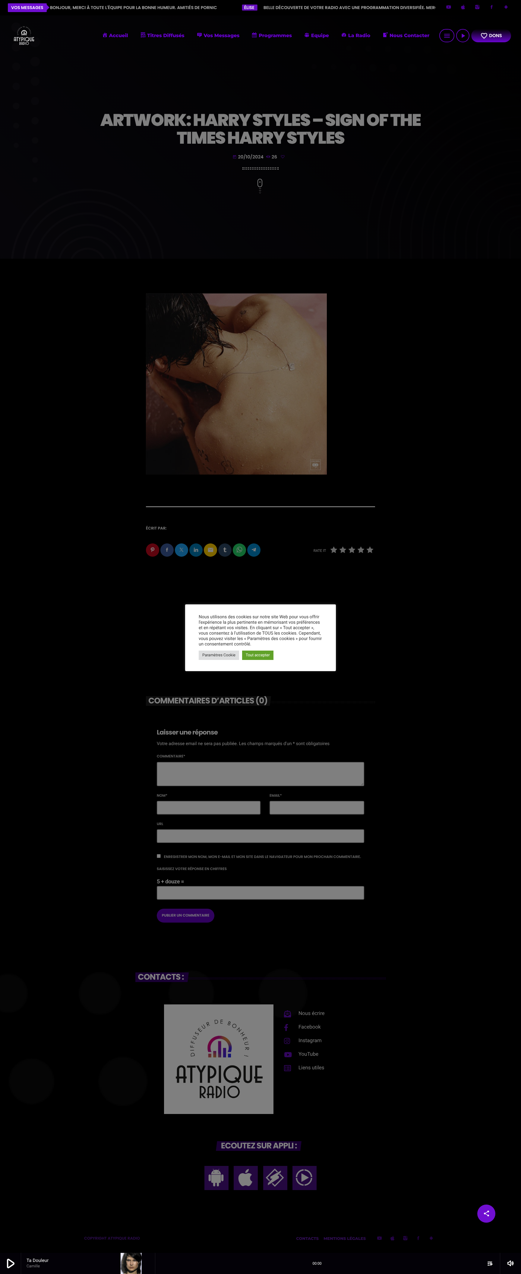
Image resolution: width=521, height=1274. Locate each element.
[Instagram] (477, 8)
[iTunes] (463, 8)
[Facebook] (491, 8)
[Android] (506, 8)
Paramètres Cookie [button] (218, 655)
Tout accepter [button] (258, 655)
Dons (491, 36)
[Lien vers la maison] (24, 35)
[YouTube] (448, 8)
